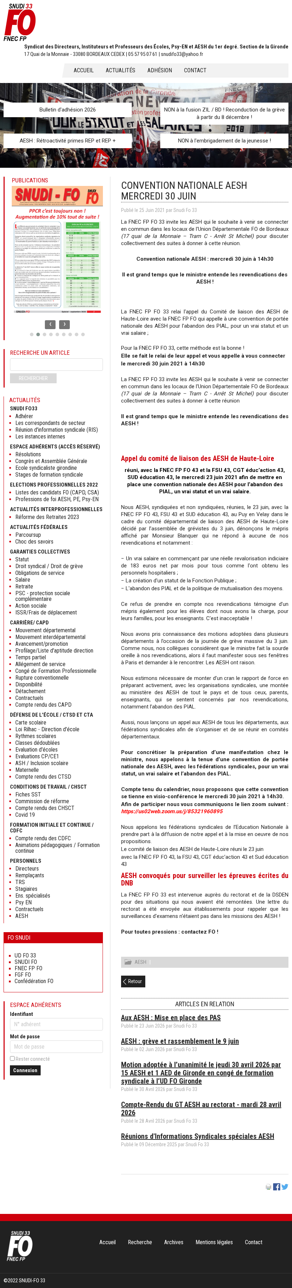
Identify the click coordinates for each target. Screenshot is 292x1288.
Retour (135, 981)
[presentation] (50, 324)
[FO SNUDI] (20, 1260)
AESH (140, 962)
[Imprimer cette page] (268, 1188)
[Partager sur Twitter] (284, 1188)
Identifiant (21, 1014)
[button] (31, 334)
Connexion (25, 1070)
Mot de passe (25, 1036)
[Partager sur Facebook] (276, 1188)
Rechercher (33, 378)
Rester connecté (33, 1059)
